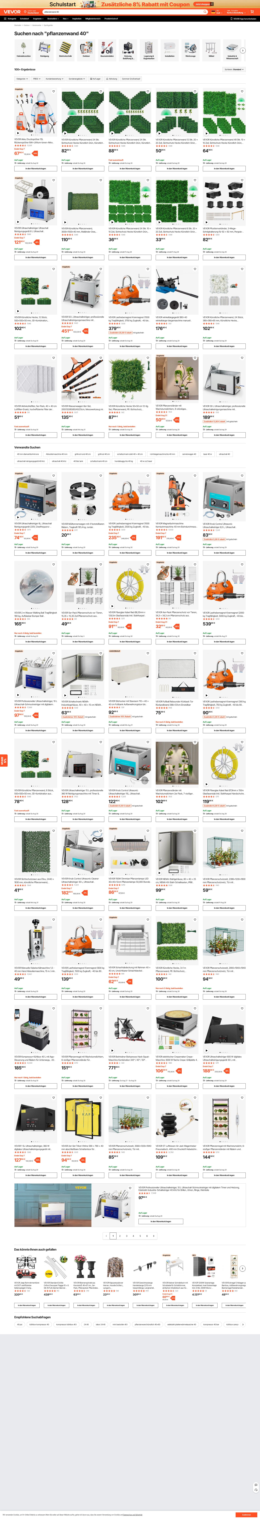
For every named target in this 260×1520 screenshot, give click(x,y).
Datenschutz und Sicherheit (132, 1515)
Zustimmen (246, 1515)
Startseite (17, 25)
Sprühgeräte (48, 25)
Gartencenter (36, 25)
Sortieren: (229, 69)
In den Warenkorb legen (36, 168)
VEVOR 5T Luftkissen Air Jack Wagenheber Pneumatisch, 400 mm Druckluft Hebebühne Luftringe (177, 1149)
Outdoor (27, 25)
